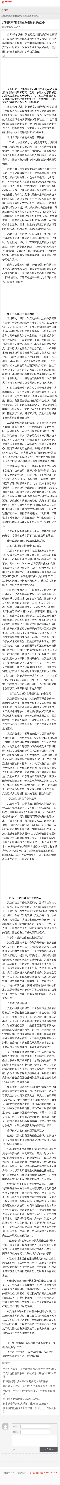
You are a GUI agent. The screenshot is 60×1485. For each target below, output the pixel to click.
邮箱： (16, 1432)
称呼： (16, 1426)
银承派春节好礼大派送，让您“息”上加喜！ (26, 1403)
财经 (8, 16)
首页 (3, 16)
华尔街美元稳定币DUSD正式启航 (21, 1399)
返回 (6, 10)
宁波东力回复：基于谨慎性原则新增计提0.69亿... (29, 1368)
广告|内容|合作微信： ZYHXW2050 (42, 1473)
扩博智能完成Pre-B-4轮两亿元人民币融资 (25, 1381)
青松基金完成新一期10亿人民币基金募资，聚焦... (30, 1386)
